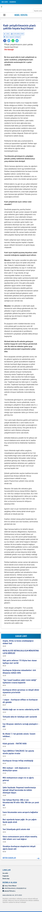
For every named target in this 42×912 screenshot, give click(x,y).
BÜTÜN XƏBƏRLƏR (9, 858)
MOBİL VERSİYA (21, 15)
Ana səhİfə (5, 2)
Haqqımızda (12, 2)
